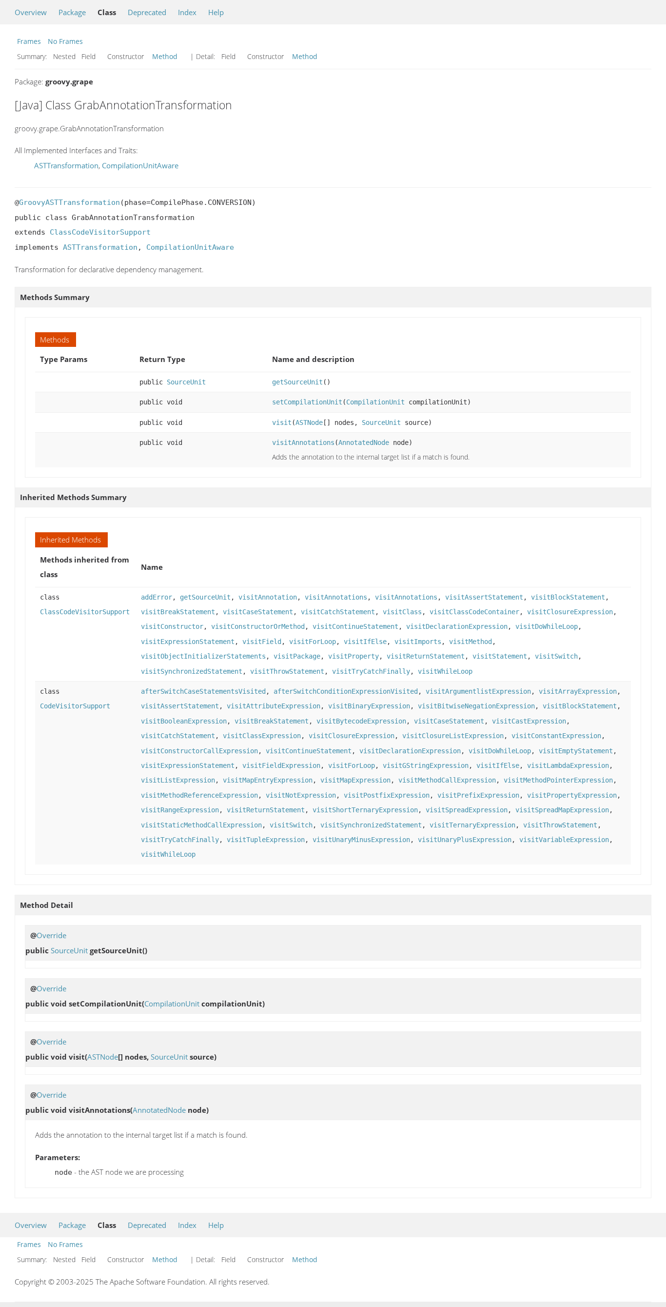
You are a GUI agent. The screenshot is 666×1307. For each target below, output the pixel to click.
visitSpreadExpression (467, 810)
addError (156, 597)
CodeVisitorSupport (75, 706)
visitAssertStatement (484, 597)
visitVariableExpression (564, 840)
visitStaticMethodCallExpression (201, 825)
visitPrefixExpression (478, 795)
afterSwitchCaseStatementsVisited (203, 691)
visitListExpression (178, 780)
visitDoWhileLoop (546, 626)
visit (282, 422)
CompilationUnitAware (140, 165)
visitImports (417, 641)
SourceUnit (186, 382)
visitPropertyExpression (572, 795)
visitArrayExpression (578, 691)
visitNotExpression (301, 795)
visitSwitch (556, 656)
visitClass (402, 612)
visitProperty (353, 656)
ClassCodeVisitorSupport (100, 232)
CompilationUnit (375, 402)
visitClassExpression (262, 736)
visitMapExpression (355, 780)
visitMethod (470, 641)
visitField (261, 641)
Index (187, 12)
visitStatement (499, 656)
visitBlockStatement (568, 597)
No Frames (65, 41)
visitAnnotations (303, 442)
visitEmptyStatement (576, 751)
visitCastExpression (529, 721)
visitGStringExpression (426, 765)
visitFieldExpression (281, 765)
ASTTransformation (66, 165)
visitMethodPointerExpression (558, 780)
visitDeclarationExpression (457, 626)
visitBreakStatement (178, 612)
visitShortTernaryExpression (365, 810)
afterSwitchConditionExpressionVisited (346, 691)
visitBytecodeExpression (361, 721)
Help (216, 12)
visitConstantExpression (556, 736)
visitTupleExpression (266, 840)
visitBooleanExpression (184, 721)
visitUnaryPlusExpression (464, 840)
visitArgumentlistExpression (478, 691)
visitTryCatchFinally (371, 671)
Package (72, 12)
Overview (31, 12)
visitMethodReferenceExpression (199, 795)
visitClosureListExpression (453, 736)
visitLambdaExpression (568, 765)
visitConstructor (172, 626)
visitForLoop (312, 641)
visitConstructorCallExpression (199, 751)
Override (51, 935)
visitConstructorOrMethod (258, 626)
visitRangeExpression (180, 810)
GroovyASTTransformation (69, 202)
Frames (29, 41)
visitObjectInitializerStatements (203, 656)
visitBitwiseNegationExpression (476, 706)
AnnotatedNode (363, 442)
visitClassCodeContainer (474, 612)
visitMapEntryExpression (268, 780)
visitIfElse (365, 641)
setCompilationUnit (307, 402)
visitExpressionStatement (188, 641)
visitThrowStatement (287, 671)
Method (164, 56)
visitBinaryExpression (369, 706)
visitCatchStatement (338, 612)
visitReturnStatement (426, 656)
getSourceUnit (297, 382)
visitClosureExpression (570, 612)
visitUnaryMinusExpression (361, 840)
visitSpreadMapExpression (562, 810)
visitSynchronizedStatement (191, 671)
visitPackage (297, 656)
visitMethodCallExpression (447, 780)
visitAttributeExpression (273, 706)
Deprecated (147, 12)
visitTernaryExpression (472, 825)
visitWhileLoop (445, 671)
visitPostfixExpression (387, 795)
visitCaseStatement (258, 612)
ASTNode (309, 422)
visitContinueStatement (355, 626)
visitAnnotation (267, 597)
